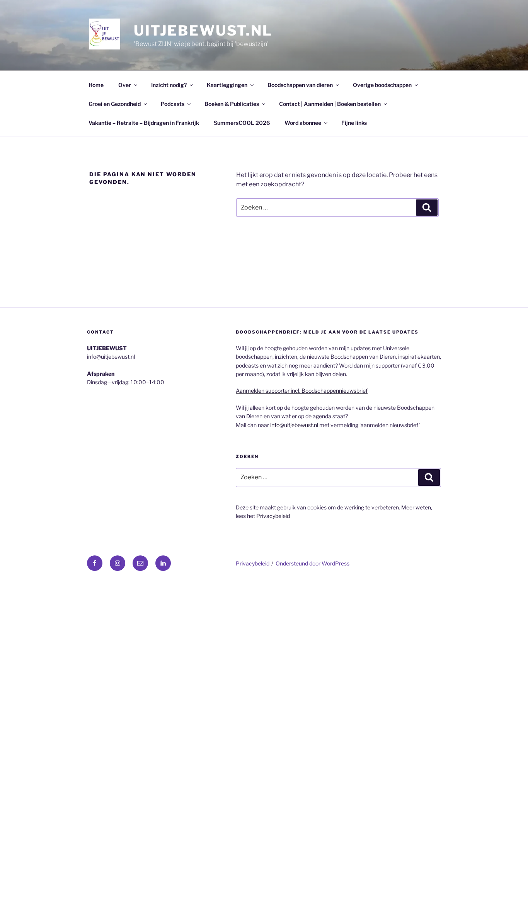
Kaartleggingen (227, 85)
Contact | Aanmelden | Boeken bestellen (330, 103)
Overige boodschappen (382, 85)
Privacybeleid (273, 516)
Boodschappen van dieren (300, 85)
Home (96, 85)
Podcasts (172, 103)
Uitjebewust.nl (203, 30)
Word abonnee (302, 122)
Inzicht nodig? (169, 85)
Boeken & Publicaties (231, 103)
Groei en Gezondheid (115, 103)
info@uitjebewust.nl (294, 425)
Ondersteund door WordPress (312, 563)
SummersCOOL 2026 (242, 122)
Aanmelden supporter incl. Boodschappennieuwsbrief (302, 390)
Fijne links (354, 122)
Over (124, 85)
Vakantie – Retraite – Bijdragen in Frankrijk (144, 122)
